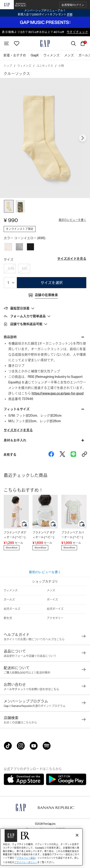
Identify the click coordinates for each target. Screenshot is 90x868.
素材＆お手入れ (15, 440)
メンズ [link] (69, 55)
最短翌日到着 (20, 308)
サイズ (8, 259)
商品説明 (10, 337)
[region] (41, 847)
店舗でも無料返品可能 (26, 324)
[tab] (45, 308)
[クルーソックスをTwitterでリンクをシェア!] (62, 454)
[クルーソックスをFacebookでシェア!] (51, 454)
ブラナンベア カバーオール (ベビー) (72, 535)
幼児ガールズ (12, 609)
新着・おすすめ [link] (14, 55)
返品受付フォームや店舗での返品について (30, 656)
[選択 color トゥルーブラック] (30, 247)
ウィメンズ (24, 65)
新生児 (8, 618)
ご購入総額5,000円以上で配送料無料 (27, 672)
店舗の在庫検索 (46, 295)
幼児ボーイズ (55, 609)
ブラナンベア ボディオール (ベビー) (15, 535)
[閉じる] (77, 835)
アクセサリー (55, 618)
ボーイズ (52, 599)
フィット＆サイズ (17, 409)
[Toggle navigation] (6, 43)
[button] (73, 4)
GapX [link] (35, 55)
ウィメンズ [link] (51, 55)
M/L (25, 268)
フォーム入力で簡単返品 (28, 316)
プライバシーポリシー (25, 862)
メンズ (51, 590)
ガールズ (9, 599)
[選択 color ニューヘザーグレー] (19, 247)
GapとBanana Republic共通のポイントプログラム (35, 706)
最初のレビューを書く (72, 220)
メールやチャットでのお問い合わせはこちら (31, 689)
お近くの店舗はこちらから (20, 722)
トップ (8, 65)
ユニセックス (44, 65)
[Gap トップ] (45, 43)
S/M (11, 268)
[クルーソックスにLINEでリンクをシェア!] (73, 454)
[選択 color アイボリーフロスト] (8, 247)
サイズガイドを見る (71, 258)
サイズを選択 (52, 283)
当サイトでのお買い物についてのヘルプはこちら (34, 639)
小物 (61, 65)
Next (82, 138)
